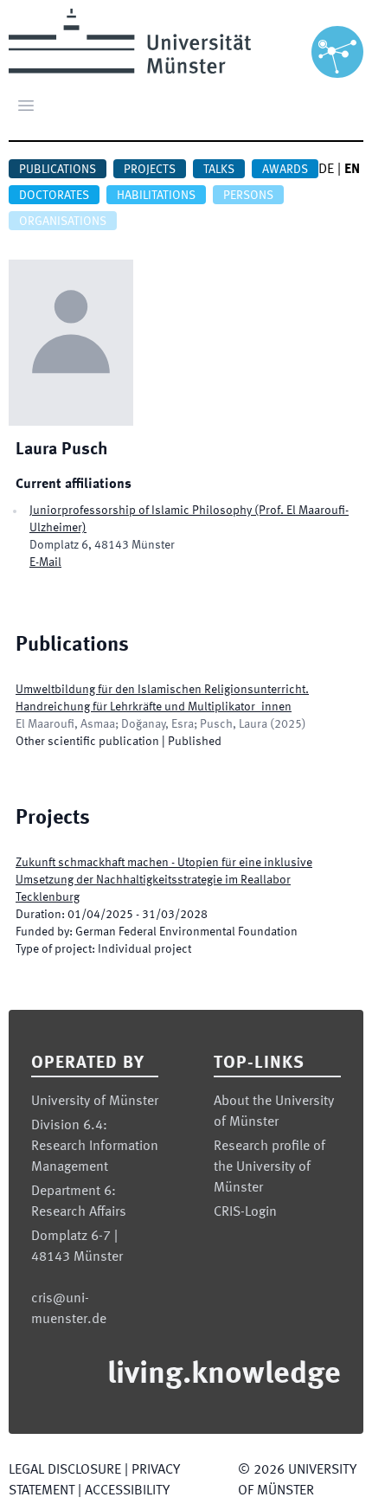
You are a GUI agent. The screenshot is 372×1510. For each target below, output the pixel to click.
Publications (57, 170)
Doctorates (54, 196)
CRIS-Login (245, 1212)
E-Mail (45, 562)
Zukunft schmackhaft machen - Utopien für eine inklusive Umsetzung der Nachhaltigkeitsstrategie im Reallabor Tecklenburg (164, 880)
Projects (150, 170)
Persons (248, 196)
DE (326, 170)
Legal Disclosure (65, 1470)
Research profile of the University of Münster (269, 1167)
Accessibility (127, 1491)
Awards (285, 170)
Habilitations (156, 196)
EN (352, 170)
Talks (218, 170)
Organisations (62, 221)
